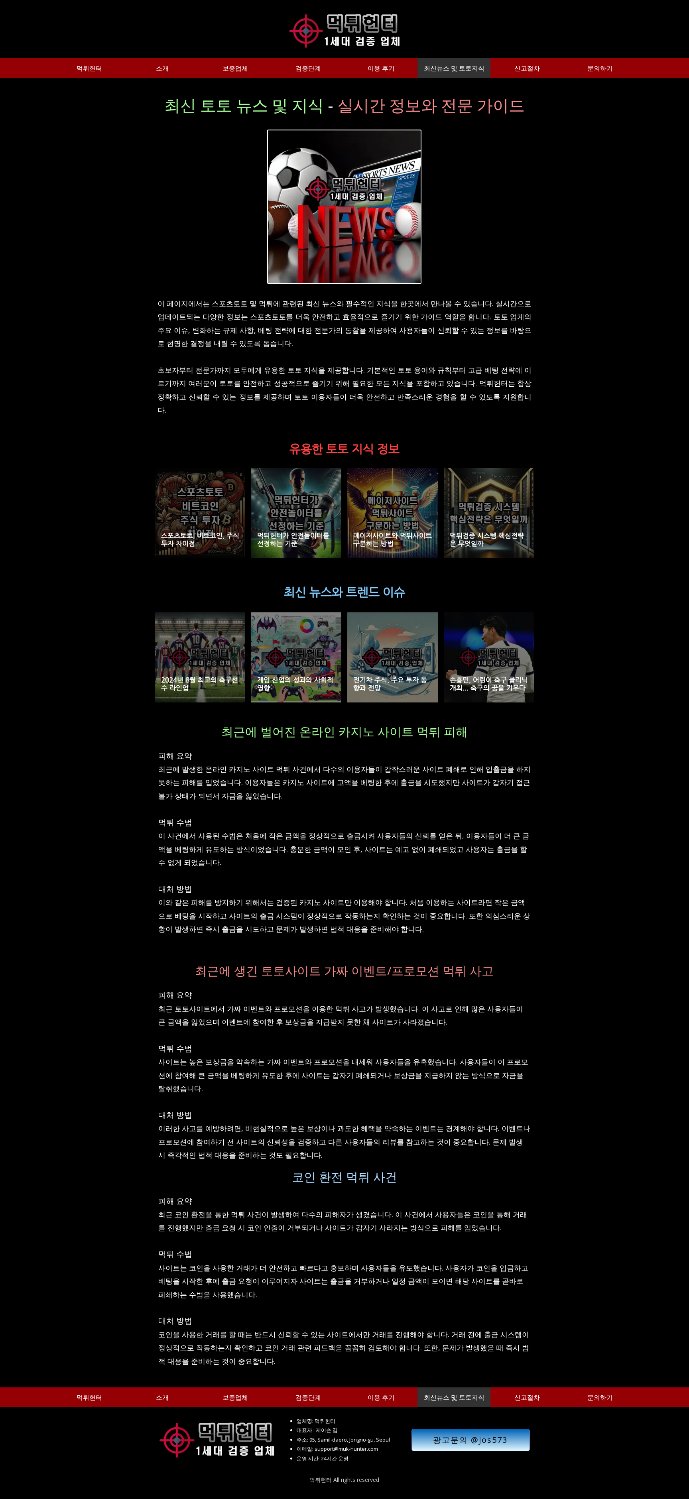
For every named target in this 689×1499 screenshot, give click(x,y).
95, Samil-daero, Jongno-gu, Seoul (349, 1439)
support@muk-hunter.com (346, 1448)
